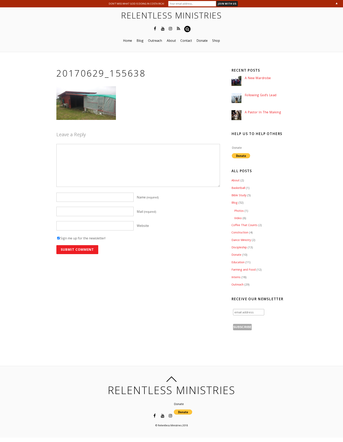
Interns (236, 277)
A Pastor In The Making (263, 112)
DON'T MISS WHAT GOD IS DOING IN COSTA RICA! (136, 3)
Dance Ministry (241, 240)
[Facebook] (155, 28)
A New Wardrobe (258, 78)
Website (143, 226)
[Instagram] (170, 28)
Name (148, 197)
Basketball (238, 188)
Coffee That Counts (244, 225)
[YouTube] (163, 28)
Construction (239, 232)
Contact (186, 40)
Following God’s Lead (260, 95)
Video (238, 218)
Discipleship (239, 247)
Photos (239, 211)
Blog (140, 40)
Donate (202, 40)
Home (127, 40)
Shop (216, 40)
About (171, 40)
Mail (146, 211)
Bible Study (238, 195)
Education (238, 262)
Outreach (155, 40)
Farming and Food (243, 269)
